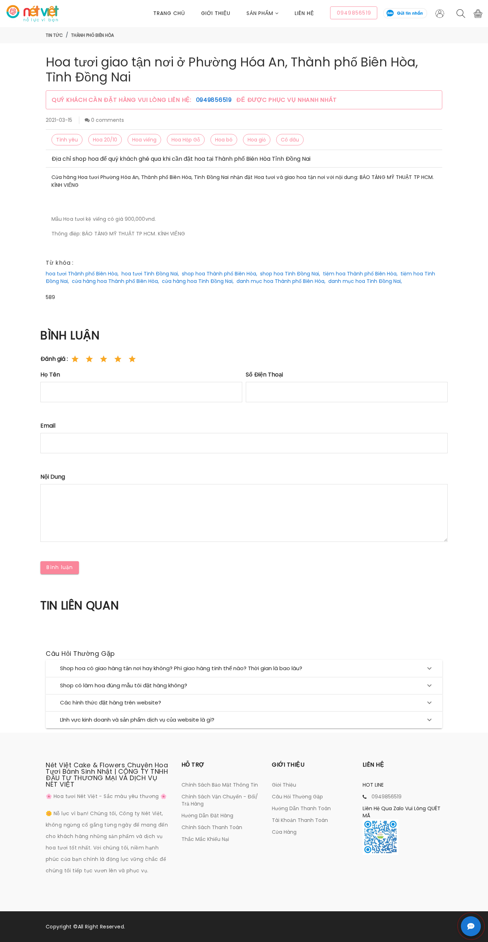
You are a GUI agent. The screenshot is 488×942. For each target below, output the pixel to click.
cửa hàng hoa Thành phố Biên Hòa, (115, 281)
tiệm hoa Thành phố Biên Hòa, (360, 273)
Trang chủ (169, 13)
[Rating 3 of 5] (103, 359)
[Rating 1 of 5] (75, 359)
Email (47, 426)
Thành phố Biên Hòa (92, 35)
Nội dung (52, 477)
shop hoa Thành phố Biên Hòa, (219, 273)
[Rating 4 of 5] (118, 359)
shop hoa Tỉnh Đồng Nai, (290, 273)
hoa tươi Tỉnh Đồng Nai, (150, 273)
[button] (271, 13)
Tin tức (54, 35)
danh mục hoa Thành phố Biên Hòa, (280, 281)
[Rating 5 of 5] (132, 359)
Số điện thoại (264, 374)
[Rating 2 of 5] (89, 359)
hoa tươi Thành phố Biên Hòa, (82, 273)
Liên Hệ (304, 13)
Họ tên (50, 374)
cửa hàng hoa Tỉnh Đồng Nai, (198, 281)
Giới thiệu (215, 13)
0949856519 (215, 100)
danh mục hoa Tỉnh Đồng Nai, (365, 281)
